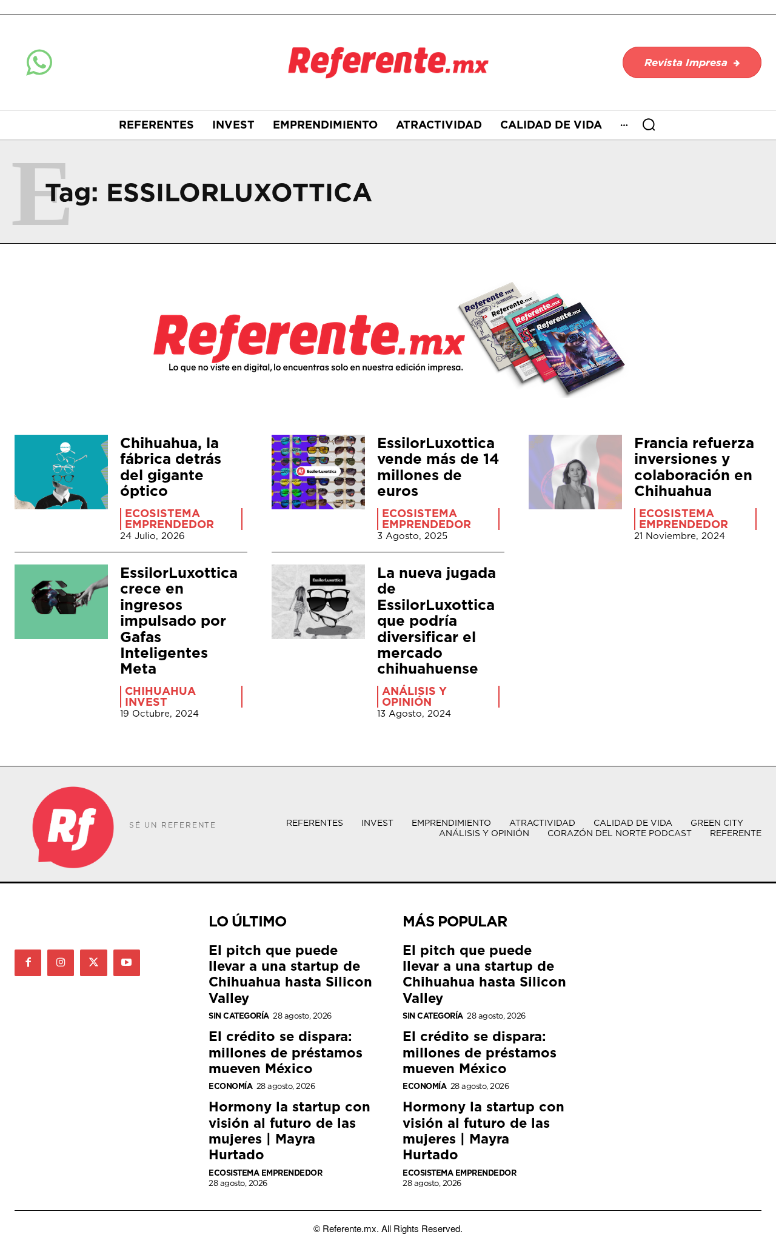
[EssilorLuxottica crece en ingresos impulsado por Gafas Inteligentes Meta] (61, 601)
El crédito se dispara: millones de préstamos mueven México (286, 1052)
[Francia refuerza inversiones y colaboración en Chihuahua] (575, 472)
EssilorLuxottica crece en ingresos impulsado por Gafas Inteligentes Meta (179, 620)
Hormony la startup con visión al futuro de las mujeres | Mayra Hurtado (289, 1130)
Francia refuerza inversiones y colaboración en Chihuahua (694, 466)
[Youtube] (126, 963)
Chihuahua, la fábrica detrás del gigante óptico (170, 466)
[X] (93, 963)
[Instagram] (60, 963)
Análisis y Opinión (414, 697)
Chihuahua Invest (160, 697)
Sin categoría (239, 1016)
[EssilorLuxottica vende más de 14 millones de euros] (318, 472)
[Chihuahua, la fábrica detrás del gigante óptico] (61, 472)
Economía (230, 1086)
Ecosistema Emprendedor (169, 519)
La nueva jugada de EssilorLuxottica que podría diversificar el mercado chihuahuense (436, 620)
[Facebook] (28, 963)
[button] (648, 124)
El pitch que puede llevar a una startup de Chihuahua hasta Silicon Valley (290, 973)
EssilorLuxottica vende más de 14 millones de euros (438, 466)
